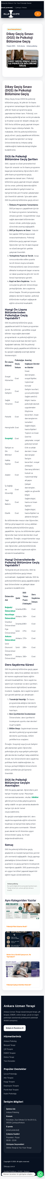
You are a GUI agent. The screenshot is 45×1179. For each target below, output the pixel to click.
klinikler (35, 797)
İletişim (26, 1171)
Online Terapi (9, 1057)
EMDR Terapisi (10, 1053)
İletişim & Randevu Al (14, 1028)
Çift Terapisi (8, 1049)
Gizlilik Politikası (10, 1171)
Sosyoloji (9, 438)
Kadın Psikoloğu (10, 1094)
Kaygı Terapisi (9, 1082)
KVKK (20, 1171)
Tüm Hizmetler (9, 1061)
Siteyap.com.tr (9, 1166)
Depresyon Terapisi (11, 1086)
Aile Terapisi (8, 1078)
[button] (40, 1174)
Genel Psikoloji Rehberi (14, 29)
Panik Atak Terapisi (11, 1090)
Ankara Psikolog (10, 1041)
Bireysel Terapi (9, 1045)
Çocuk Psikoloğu (10, 1074)
